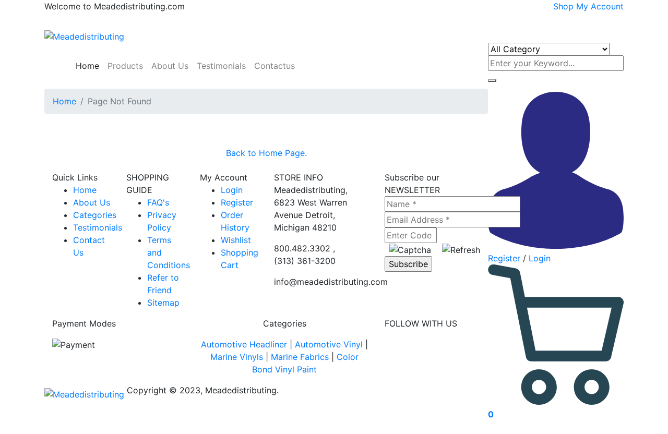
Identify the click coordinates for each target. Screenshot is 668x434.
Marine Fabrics (300, 357)
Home (86, 66)
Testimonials (221, 66)
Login (540, 258)
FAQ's (158, 202)
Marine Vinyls (236, 357)
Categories (94, 215)
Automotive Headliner (244, 344)
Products (125, 66)
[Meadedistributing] (84, 35)
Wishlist (236, 240)
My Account (600, 6)
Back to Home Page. (266, 153)
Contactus (274, 66)
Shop (563, 6)
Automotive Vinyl (329, 344)
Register (504, 258)
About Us (169, 66)
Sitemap (163, 302)
